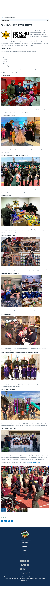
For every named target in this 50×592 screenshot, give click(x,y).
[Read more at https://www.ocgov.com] (25, 534)
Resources (24, 554)
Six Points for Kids (12, 17)
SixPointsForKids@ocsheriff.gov (32, 462)
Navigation (24, 546)
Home (2, 17)
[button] (3, 489)
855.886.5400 (25, 542)
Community (6, 17)
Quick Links (24, 550)
